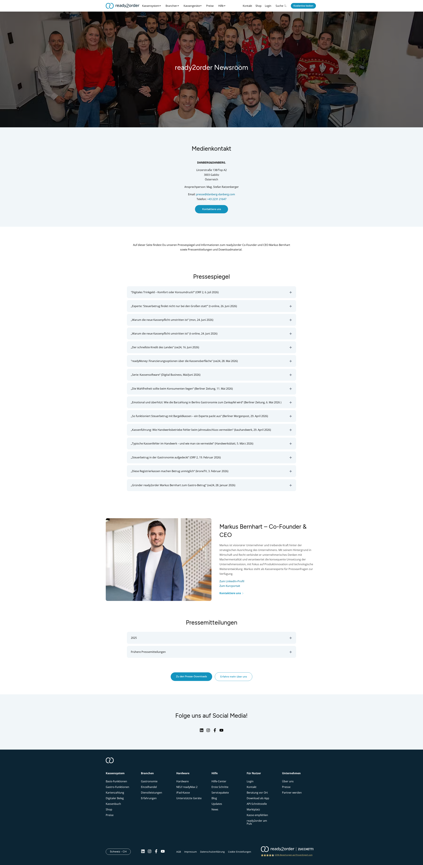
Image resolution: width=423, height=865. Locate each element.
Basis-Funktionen (116, 781)
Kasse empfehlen (257, 815)
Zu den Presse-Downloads (191, 676)
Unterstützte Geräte (189, 798)
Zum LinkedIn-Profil (231, 581)
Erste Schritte (220, 787)
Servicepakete (220, 792)
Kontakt (247, 6)
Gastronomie (149, 781)
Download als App (258, 798)
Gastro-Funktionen (117, 787)
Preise (210, 6)
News (215, 809)
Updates (217, 804)
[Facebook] (215, 731)
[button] (211, 292)
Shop (258, 6)
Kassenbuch (113, 804)
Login (268, 6)
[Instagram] (208, 731)
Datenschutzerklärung (212, 851)
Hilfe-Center (219, 781)
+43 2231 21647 (216, 199)
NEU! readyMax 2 (186, 787)
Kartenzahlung (115, 792)
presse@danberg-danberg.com (215, 194)
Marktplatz (253, 809)
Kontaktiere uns (211, 209)
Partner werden (292, 792)
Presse (286, 787)
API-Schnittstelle (257, 804)
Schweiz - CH (120, 851)
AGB (178, 851)
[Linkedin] (202, 731)
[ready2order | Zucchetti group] (287, 849)
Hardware (182, 781)
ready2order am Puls (257, 822)
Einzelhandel (149, 787)
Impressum (190, 851)
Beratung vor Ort (257, 792)
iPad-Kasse (183, 792)
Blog (214, 798)
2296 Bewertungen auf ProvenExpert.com (293, 855)
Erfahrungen (149, 798)
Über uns (288, 781)
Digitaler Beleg (115, 798)
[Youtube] (221, 731)
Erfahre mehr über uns (233, 676)
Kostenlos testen (303, 5)
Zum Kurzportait (229, 586)
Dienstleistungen (151, 792)
